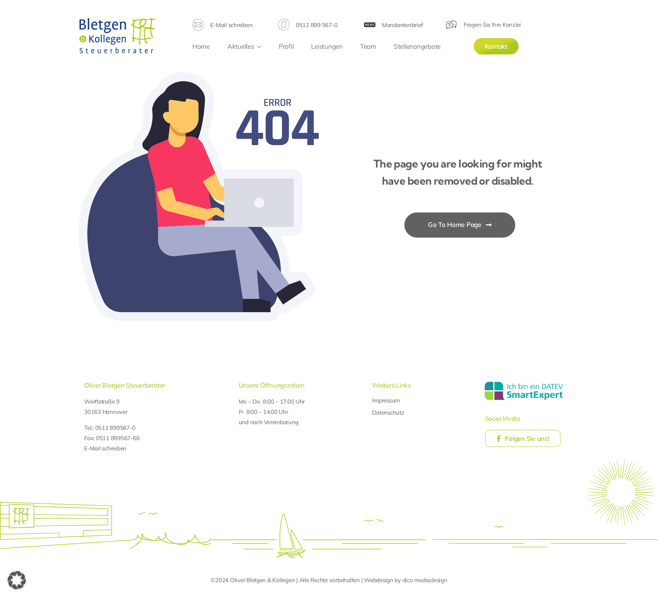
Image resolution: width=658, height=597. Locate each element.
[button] (17, 580)
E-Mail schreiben (231, 25)
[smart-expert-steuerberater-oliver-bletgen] (523, 383)
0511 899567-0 (115, 427)
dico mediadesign (424, 580)
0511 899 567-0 (316, 25)
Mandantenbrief (402, 25)
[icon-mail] (198, 22)
